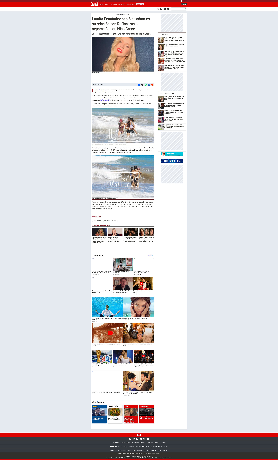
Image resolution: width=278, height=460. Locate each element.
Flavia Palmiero (141, 9)
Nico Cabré (106, 220)
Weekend (142, 442)
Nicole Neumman (117, 9)
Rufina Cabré (104, 100)
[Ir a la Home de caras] (94, 5)
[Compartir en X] (142, 85)
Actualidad (114, 4)
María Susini (109, 9)
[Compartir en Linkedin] (149, 85)
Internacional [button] (131, 4)
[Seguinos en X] (165, 9)
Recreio (160, 446)
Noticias (101, 4)
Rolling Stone (145, 446)
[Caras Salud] (172, 155)
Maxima (166, 446)
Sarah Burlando (126, 9)
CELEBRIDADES (119, 14)
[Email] (152, 85)
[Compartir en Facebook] (139, 85)
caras (131, 406)
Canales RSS (113, 450)
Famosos (107, 4)
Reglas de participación (155, 450)
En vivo (184, 4)
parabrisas (146, 406)
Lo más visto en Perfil (167, 93)
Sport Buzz (154, 446)
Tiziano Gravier (94, 9)
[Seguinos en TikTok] (168, 9)
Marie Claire (129, 442)
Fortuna (136, 442)
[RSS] (144, 439)
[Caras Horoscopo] (172, 162)
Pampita (134, 9)
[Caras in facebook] (161, 9)
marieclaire (115, 406)
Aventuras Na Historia (135, 446)
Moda (124, 4)
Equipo (146, 450)
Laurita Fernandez (97, 220)
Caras (120, 446)
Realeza (120, 4)
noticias (99, 406)
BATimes (163, 442)
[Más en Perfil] (100, 402)
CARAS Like (140, 4)
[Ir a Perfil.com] (184, 1)
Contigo (125, 446)
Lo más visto (163, 34)
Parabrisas (150, 442)
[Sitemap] (148, 439)
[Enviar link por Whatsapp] (146, 85)
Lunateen (156, 442)
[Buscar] (185, 9)
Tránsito (165, 450)
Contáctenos (131, 450)
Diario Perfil (116, 442)
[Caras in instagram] (158, 9)
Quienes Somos (122, 450)
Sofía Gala (102, 9)
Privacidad (139, 450)
